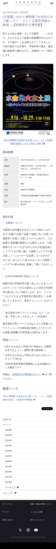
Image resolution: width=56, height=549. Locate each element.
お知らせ (7, 419)
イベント (7, 424)
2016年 (8, 482)
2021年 (8, 455)
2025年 (8, 434)
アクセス (24, 177)
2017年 (8, 476)
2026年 (8, 429)
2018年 (8, 471)
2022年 (8, 450)
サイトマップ (7, 504)
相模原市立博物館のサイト (26, 374)
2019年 (8, 466)
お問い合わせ (7, 519)
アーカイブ (10, 487)
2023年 (8, 445)
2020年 (8, 461)
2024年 (8, 440)
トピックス (8, 492)
